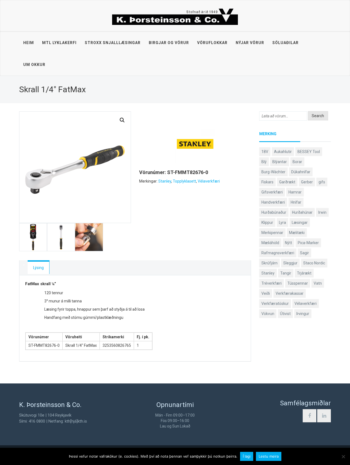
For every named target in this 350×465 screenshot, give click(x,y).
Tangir (285, 273)
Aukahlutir (283, 151)
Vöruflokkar (212, 43)
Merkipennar (272, 232)
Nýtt (288, 243)
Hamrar (295, 192)
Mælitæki (297, 232)
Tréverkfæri (271, 283)
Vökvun (267, 313)
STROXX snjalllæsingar (113, 43)
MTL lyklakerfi (59, 43)
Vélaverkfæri (209, 181)
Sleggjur (290, 263)
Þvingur (302, 313)
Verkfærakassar (290, 293)
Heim (28, 43)
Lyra (282, 222)
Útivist (285, 313)
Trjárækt (304, 273)
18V (264, 151)
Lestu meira (269, 456)
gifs (322, 182)
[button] (122, 120)
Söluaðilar (285, 43)
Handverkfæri (273, 202)
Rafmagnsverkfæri (277, 253)
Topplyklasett (184, 181)
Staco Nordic (314, 263)
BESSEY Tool (309, 151)
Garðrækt (287, 182)
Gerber (307, 182)
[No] (343, 456)
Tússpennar (297, 283)
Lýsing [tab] (38, 267)
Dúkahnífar (300, 172)
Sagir (304, 253)
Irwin (322, 212)
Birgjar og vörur (169, 43)
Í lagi (246, 456)
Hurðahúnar (302, 212)
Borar (297, 162)
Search (318, 116)
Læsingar (300, 222)
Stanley (164, 181)
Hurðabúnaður (273, 212)
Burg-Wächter (273, 172)
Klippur (267, 222)
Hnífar (296, 202)
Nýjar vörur (250, 43)
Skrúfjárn (269, 263)
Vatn (318, 283)
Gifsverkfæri (272, 192)
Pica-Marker (308, 243)
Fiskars (267, 182)
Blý (264, 162)
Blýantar (279, 162)
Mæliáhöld (270, 243)
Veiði (265, 293)
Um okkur (34, 64)
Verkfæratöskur (275, 303)
